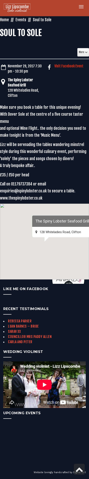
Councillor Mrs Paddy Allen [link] (30, 336)
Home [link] (4, 19)
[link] (19, 8)
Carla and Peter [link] (20, 342)
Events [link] (21, 19)
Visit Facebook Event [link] (68, 66)
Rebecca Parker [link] (20, 321)
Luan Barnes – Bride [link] (23, 326)
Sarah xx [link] (14, 331)
